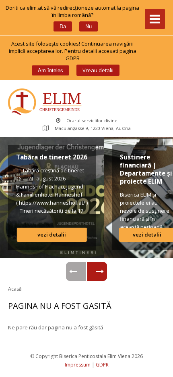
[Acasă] (46, 102)
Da (63, 26)
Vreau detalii (97, 70)
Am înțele (50, 70)
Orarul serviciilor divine (91, 120)
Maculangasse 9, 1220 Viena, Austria (93, 128)
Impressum (78, 364)
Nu (88, 26)
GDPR (102, 364)
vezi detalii (51, 234)
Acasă (15, 288)
